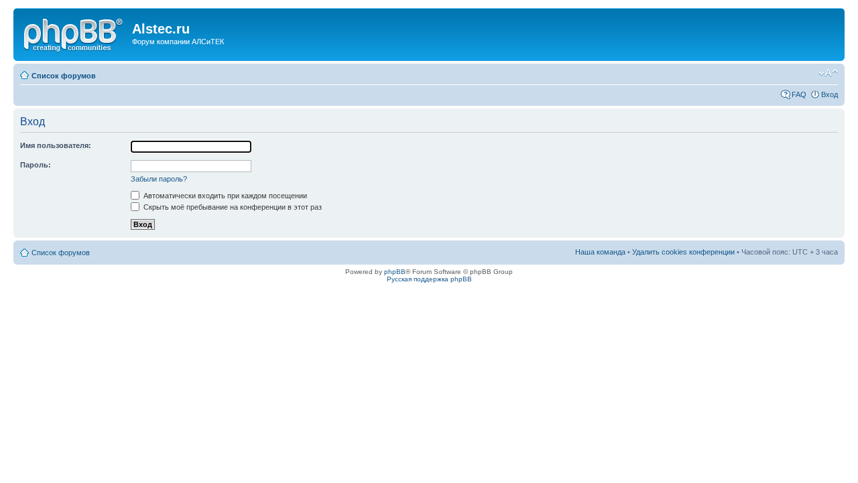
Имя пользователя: (55, 145)
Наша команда (600, 252)
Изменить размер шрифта (828, 73)
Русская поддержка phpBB (429, 279)
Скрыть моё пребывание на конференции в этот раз (231, 207)
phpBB (395, 271)
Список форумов (64, 76)
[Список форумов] (74, 32)
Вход (829, 94)
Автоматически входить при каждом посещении (224, 196)
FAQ (799, 94)
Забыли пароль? (159, 179)
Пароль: (35, 165)
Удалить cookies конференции (683, 252)
